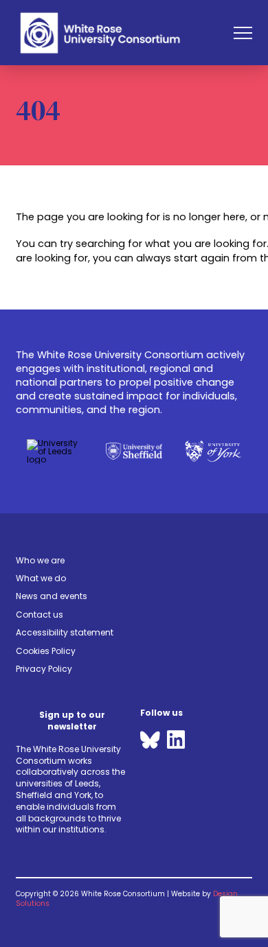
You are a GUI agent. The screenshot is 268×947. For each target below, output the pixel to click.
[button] (243, 32)
